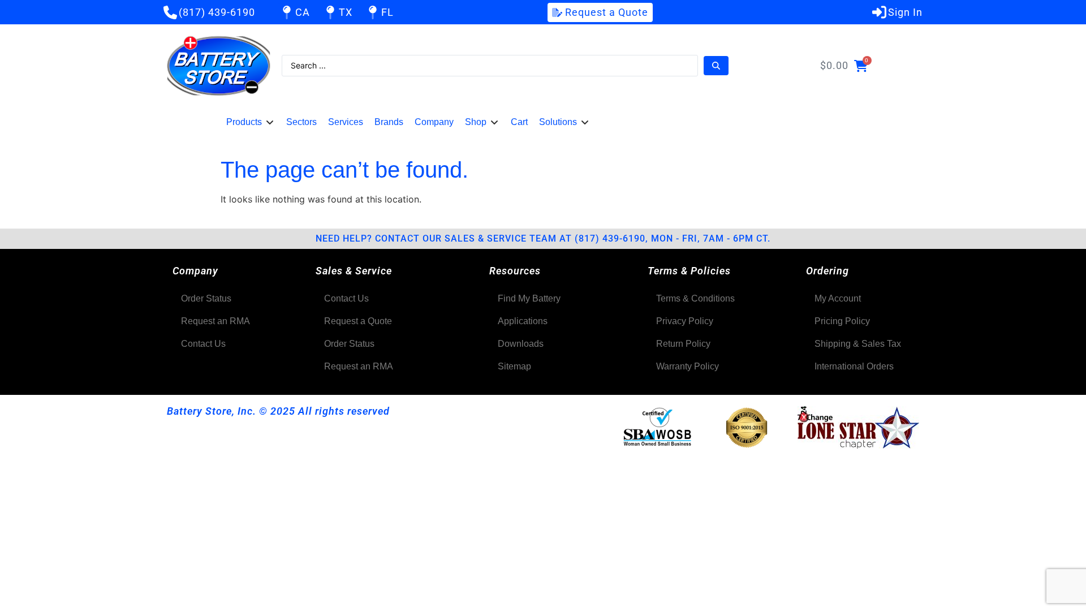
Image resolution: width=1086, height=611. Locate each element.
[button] (251, 122)
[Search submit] (716, 65)
